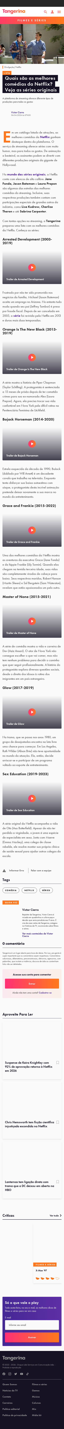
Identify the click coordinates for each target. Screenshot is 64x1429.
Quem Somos (9, 1384)
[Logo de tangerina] (13, 12)
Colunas (36, 1403)
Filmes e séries (39, 1384)
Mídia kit (36, 1415)
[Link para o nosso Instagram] (9, 1374)
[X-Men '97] (48, 1245)
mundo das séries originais (26, 174)
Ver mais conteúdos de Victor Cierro (37, 935)
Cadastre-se (45, 992)
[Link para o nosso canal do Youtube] (21, 1374)
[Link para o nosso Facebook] (3, 1374)
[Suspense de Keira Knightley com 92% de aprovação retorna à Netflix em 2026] (32, 1040)
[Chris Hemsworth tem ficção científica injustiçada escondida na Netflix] (32, 1100)
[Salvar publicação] (57, 1063)
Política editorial (11, 1409)
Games (35, 1390)
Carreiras (7, 1403)
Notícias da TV (10, 1390)
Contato (6, 1397)
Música (36, 1397)
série (16, 316)
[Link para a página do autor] (6, 114)
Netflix (45, 137)
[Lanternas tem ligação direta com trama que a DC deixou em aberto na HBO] (32, 1159)
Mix (34, 1409)
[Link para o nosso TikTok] (27, 1374)
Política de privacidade (14, 1415)
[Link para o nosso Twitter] (15, 1374)
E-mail (8, 1317)
